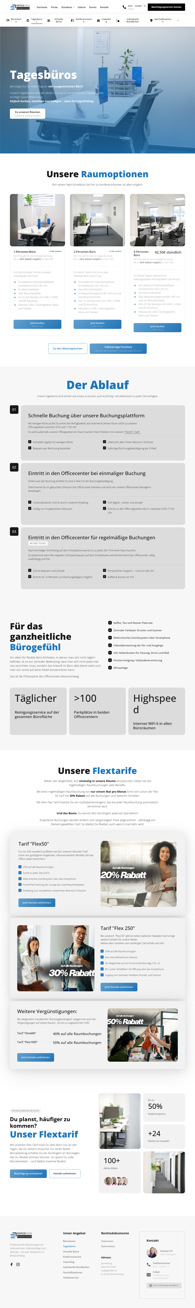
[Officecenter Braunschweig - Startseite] (20, 7)
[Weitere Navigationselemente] (178, 20)
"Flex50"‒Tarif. (132, 432)
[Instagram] (19, 1264)
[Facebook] (13, 1264)
